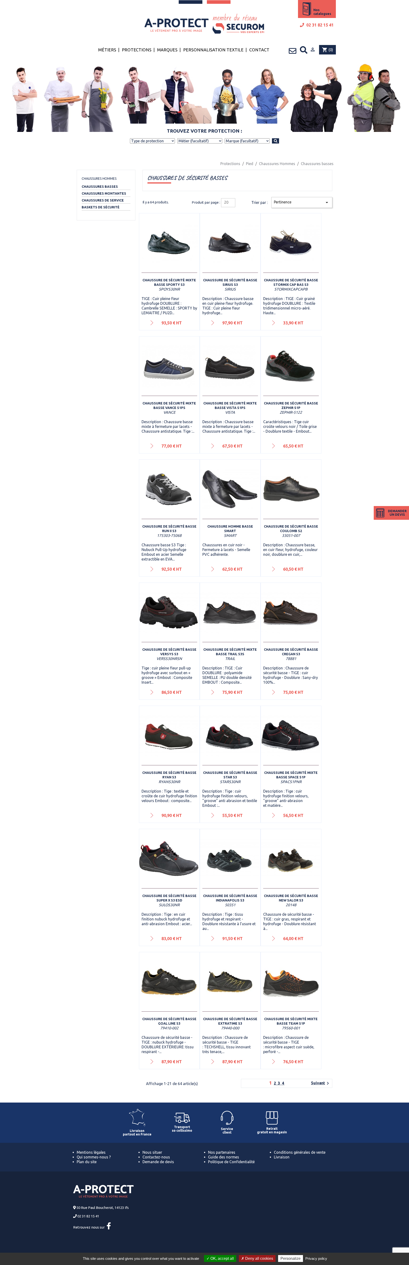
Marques (167, 49)
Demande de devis (158, 1162)
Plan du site (87, 1162)
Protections (136, 49)
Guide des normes (223, 1157)
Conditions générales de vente (299, 1152)
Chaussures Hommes (99, 178)
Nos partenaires (221, 1152)
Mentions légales (91, 1152)
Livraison (281, 1157)
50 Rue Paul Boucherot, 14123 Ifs (102, 1208)
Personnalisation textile (213, 49)
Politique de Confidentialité (231, 1162)
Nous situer (152, 1152)
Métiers (107, 49)
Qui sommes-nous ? (94, 1157)
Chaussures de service (103, 200)
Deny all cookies (258, 1258)
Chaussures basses (100, 186)
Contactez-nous (156, 1157)
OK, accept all (221, 1258)
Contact (259, 49)
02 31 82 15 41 (319, 25)
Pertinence (302, 202)
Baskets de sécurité (101, 207)
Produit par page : (206, 202)
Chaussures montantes (104, 193)
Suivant (321, 1083)
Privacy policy (316, 1258)
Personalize (290, 1258)
